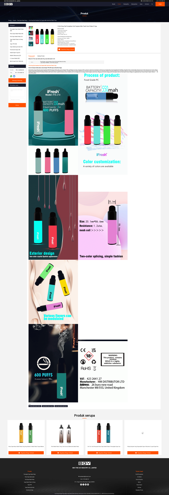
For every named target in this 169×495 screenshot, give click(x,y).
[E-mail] (14, 76)
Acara (141, 4)
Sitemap (139, 487)
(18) (16, 46)
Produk (119, 4)
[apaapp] (11, 76)
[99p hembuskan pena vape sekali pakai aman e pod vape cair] (104, 433)
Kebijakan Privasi (139, 490)
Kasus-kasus (139, 484)
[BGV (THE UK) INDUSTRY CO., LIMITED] (8, 4)
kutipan (160, 4)
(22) (15, 55)
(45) (13, 44)
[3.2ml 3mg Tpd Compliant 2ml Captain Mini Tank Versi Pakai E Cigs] (45, 36)
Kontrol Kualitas (139, 479)
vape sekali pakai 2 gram (48, 406)
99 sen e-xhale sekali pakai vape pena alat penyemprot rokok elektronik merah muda (141, 447)
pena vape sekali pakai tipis (61, 406)
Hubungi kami (134, 4)
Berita (139, 482)
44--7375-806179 (161, 0)
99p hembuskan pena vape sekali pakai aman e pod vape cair (104, 446)
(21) (16, 36)
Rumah (113, 4)
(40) (16, 33)
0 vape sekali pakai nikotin (34, 406)
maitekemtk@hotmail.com (147, 0)
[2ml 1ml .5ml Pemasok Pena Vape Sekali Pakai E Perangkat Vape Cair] (26, 433)
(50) (16, 40)
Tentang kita (126, 4)
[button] (9, 436)
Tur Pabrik (139, 476)
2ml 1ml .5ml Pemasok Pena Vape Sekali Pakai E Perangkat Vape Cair (26, 446)
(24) (16, 61)
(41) (15, 52)
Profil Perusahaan (139, 474)
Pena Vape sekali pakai (22, 20)
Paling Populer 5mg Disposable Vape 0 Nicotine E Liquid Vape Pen (65, 446)
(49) (17, 30)
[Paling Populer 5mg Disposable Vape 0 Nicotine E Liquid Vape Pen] (65, 433)
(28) (15, 58)
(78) (15, 49)
